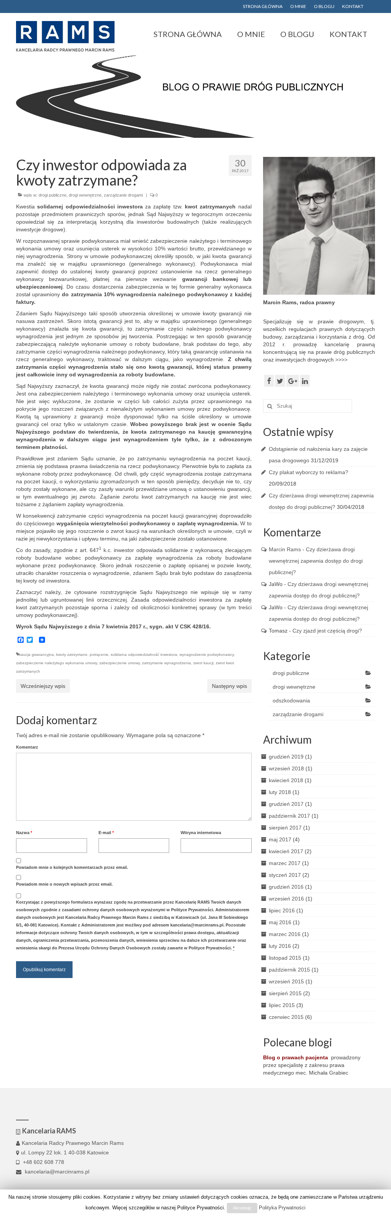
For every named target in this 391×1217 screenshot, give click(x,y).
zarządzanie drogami (123, 195)
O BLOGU (324, 6)
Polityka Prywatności (282, 1208)
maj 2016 (280, 922)
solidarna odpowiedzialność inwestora (144, 654)
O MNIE (298, 6)
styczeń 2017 (285, 875)
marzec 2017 (285, 863)
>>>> (341, 360)
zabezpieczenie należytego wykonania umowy (56, 663)
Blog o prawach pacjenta (295, 1057)
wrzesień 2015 (286, 981)
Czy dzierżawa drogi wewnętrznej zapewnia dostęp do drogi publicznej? (316, 560)
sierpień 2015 (285, 993)
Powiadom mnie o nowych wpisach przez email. (64, 884)
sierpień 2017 (285, 828)
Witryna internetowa (201, 832)
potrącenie (99, 654)
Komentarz (27, 747)
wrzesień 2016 (286, 899)
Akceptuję (242, 1208)
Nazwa (24, 832)
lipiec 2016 (282, 910)
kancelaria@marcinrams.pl (56, 1172)
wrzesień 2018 (286, 768)
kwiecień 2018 (286, 780)
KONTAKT (353, 6)
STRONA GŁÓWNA (263, 6)
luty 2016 (280, 946)
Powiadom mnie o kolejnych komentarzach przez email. (72, 867)
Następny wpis (229, 686)
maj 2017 (280, 839)
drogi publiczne (52, 195)
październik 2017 (289, 816)
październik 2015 (289, 970)
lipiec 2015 (282, 1005)
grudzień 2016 (286, 887)
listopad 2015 (285, 958)
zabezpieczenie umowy (119, 663)
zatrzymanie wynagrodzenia (166, 663)
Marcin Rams (285, 549)
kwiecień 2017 (286, 851)
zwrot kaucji (203, 663)
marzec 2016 (285, 934)
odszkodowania (291, 700)
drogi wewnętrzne (85, 195)
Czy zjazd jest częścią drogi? (327, 631)
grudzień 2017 (286, 804)
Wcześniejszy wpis (43, 686)
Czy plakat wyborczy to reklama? (308, 472)
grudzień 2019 (286, 757)
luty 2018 (280, 792)
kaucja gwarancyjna (36, 654)
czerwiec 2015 (286, 1017)
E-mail (106, 832)
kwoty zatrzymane (71, 654)
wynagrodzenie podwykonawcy (206, 654)
